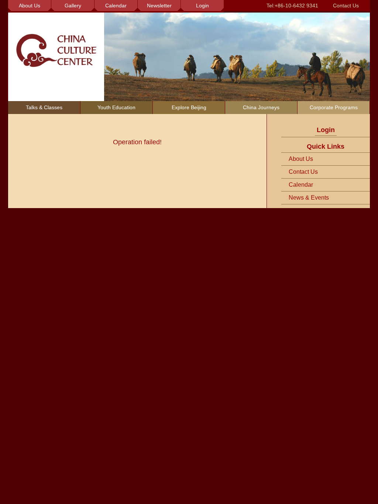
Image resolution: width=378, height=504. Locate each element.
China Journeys (261, 107)
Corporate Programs (334, 107)
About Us (301, 159)
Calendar (301, 185)
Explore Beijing (189, 107)
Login (326, 130)
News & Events (309, 197)
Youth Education (116, 107)
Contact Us (346, 5)
